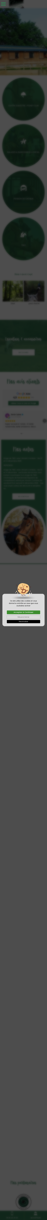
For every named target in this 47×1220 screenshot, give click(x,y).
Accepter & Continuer (23, 612)
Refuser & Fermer (23, 617)
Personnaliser (23, 622)
